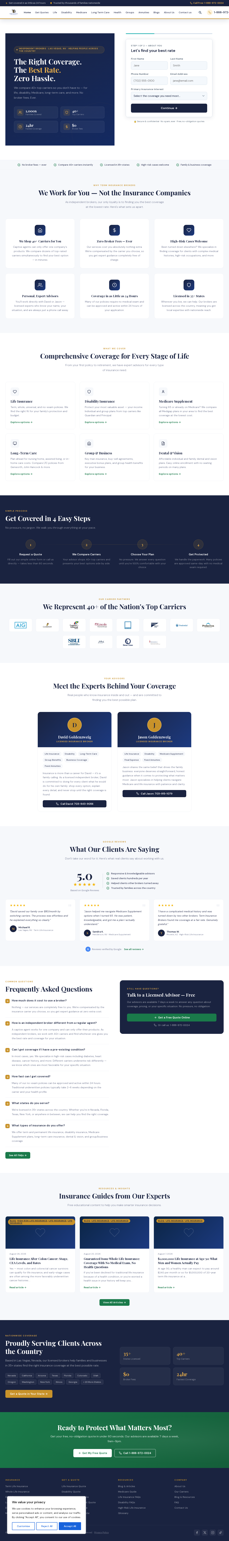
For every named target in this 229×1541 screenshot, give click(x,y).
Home (27, 12)
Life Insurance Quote (74, 1486)
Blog (13, 1221)
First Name (137, 58)
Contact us (185, 12)
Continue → (169, 108)
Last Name (176, 58)
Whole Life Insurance (17, 1491)
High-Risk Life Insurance (132, 1507)
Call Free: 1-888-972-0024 (208, 3)
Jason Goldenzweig (154, 737)
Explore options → (22, 422)
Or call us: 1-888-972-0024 (174, 1025)
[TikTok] (221, 1533)
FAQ (176, 1502)
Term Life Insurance (16, 1486)
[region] (46, 1515)
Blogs (157, 12)
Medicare (81, 12)
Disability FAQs (126, 1502)
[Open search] (200, 12)
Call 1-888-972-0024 (137, 1453)
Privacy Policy (101, 1532)
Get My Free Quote (94, 1453)
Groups (130, 12)
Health (117, 12)
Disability (66, 12)
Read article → (17, 1287)
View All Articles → (114, 1302)
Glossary (123, 1513)
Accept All (70, 1526)
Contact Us (181, 1507)
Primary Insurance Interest (147, 89)
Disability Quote (71, 1491)
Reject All (46, 1526)
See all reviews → (134, 949)
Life (55, 12)
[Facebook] (197, 1533)
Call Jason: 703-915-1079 (156, 793)
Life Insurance (57, 1221)
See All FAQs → (18, 1155)
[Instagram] (213, 1533)
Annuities (143, 12)
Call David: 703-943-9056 (76, 803)
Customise (23, 1526)
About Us (169, 12)
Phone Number (140, 74)
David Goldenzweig (74, 737)
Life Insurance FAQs (129, 1497)
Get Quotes (42, 12)
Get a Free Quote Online (174, 1017)
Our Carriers (181, 1491)
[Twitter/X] (205, 1533)
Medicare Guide (127, 1491)
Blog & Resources (184, 1497)
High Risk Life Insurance (32, 1221)
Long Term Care (100, 12)
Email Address (178, 74)
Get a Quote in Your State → (29, 1393)
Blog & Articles (126, 1486)
